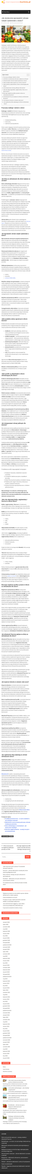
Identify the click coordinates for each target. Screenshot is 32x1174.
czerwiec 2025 (6, 954)
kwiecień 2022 (6, 997)
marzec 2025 (6, 960)
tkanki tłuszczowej (6, 150)
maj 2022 (5, 994)
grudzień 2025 (6, 940)
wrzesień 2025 (6, 947)
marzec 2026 (6, 933)
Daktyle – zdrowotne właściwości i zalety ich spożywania (15, 1161)
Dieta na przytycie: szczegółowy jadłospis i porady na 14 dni (7, 847)
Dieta (11, 836)
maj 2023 (5, 978)
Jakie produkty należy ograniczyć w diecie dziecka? (14, 82)
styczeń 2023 (6, 988)
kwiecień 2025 (6, 958)
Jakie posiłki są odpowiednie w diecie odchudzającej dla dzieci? (15, 85)
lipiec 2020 (5, 1044)
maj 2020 (5, 1049)
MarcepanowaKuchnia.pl (17, 23)
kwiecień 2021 (6, 1024)
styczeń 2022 (6, 1003)
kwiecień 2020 (6, 1051)
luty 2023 (5, 985)
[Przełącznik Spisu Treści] (27, 75)
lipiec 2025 (5, 951)
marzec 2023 (6, 983)
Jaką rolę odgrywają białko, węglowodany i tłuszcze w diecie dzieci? (15, 90)
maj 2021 (5, 1022)
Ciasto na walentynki (6, 1164)
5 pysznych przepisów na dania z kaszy (12, 907)
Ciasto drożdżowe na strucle (10, 897)
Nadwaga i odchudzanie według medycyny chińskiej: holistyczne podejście (16, 1118)
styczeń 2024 (6, 972)
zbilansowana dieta (24, 809)
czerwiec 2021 (6, 1019)
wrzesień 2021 (6, 1012)
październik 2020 (7, 1037)
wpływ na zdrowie (11, 576)
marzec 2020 (6, 1053)
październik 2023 (7, 976)
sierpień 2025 (6, 949)
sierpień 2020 (6, 1042)
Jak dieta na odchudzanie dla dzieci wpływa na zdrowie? (15, 79)
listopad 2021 (6, 1008)
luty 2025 (5, 963)
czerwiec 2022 (6, 992)
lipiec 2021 (5, 1017)
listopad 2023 (6, 974)
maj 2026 (5, 929)
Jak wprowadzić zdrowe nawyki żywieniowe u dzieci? (15, 80)
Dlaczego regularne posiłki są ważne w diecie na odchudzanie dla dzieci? (14, 94)
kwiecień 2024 (6, 969)
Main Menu (6, 12)
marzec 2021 (6, 1026)
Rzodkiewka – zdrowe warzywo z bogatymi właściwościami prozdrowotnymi (16, 1106)
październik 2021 (7, 1010)
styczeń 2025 (6, 965)
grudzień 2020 (6, 1033)
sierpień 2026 (6, 922)
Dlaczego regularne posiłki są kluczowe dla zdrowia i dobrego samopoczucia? (24, 847)
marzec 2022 (6, 999)
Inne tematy (6, 1069)
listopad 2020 (6, 1035)
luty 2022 (5, 1001)
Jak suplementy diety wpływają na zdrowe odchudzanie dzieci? (16, 102)
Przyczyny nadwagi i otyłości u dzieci (11, 77)
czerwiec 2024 (6, 967)
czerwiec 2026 (6, 926)
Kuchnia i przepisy (7, 1071)
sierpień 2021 (6, 1015)
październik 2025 (7, 945)
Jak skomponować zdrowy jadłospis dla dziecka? (14, 88)
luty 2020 (5, 1056)
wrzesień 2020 (6, 1040)
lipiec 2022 (5, 990)
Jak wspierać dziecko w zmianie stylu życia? (13, 100)
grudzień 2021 (6, 1006)
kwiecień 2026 (6, 931)
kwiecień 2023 (6, 981)
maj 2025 (5, 956)
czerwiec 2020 (6, 1046)
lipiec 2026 (5, 924)
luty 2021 (5, 1028)
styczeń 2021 (6, 1031)
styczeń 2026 (6, 938)
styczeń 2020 (6, 1058)
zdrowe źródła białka (10, 278)
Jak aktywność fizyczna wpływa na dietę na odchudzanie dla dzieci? (15, 97)
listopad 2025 (6, 942)
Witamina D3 (4, 774)
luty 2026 (5, 935)
